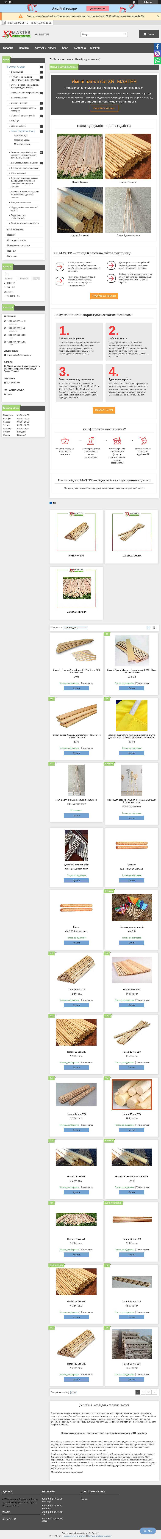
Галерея (95, 48)
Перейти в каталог (104, 108)
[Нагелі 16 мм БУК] (76, 1157)
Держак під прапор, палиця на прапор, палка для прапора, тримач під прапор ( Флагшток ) (131, 736)
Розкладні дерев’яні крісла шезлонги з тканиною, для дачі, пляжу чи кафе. (23, 155)
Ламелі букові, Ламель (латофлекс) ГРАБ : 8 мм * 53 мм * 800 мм (131, 671)
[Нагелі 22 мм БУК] (76, 1282)
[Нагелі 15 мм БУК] (132, 1094)
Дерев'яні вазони (19, 98)
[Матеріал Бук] (76, 532)
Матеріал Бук (76, 556)
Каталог (78, 48)
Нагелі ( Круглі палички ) (23, 131)
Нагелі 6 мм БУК (76, 989)
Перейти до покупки (104, 295)
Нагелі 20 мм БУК (132, 1239)
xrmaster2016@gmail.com (19, 355)
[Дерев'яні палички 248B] (76, 845)
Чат (150, 1531)
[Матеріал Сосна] (132, 532)
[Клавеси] (132, 845)
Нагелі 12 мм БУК (132, 1052)
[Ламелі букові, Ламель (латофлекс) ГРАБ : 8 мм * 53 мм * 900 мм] (76, 715)
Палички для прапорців (132, 927)
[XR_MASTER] (16, 34)
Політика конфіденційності (99, 1536)
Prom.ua (95, 1533)
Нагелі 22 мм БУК (76, 1301)
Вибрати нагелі (104, 410)
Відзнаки (12, 256)
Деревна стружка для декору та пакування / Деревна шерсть (25, 194)
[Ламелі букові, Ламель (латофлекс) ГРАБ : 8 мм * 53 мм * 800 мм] (132, 650)
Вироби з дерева (19, 103)
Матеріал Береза (76, 612)
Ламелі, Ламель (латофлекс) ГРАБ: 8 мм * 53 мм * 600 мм (76, 671)
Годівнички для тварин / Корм (25, 93)
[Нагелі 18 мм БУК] (76, 1219)
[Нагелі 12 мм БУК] (132, 1032)
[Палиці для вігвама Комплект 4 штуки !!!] (76, 780)
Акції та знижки (15, 229)
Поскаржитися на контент (74, 1536)
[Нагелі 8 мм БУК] (132, 970)
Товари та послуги (63, 59)
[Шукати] (125, 34)
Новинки (11, 234)
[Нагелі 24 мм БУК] (132, 1282)
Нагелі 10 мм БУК (76, 1052)
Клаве (76, 927)
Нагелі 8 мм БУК (131, 989)
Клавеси (132, 864)
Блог (65, 48)
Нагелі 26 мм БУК (76, 1363)
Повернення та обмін (18, 245)
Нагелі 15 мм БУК (132, 1114)
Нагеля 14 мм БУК (76, 1114)
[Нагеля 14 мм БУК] (76, 1094)
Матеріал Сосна (132, 556)
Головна (8, 48)
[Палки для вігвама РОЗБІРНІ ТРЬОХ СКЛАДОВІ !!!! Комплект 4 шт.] (132, 780)
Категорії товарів (16, 67)
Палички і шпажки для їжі (23, 116)
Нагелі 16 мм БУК (76, 1176)
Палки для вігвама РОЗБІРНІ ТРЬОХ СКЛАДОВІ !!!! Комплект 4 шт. (131, 801)
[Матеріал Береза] (76, 588)
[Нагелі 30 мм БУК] (132, 1344)
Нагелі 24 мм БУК (132, 1301)
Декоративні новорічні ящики (24, 168)
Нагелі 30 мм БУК (132, 1363)
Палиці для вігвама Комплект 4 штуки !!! (76, 799)
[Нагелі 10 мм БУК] (76, 1032)
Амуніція (15, 121)
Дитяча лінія (17, 72)
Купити (76, 688)
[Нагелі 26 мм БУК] (76, 1344)
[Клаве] (76, 907)
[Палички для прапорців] (132, 907)
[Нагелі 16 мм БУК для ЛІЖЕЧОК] (132, 1157)
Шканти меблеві (18, 126)
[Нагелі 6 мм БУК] (76, 970)
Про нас (24, 48)
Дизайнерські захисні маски (24, 163)
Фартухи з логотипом (21, 202)
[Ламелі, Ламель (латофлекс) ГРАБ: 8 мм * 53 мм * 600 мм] (76, 650)
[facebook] (51, 503)
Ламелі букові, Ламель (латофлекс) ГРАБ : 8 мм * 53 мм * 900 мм (76, 736)
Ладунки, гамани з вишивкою (25, 223)
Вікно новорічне (18, 173)
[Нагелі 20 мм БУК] (132, 1219)
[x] (54, 503)
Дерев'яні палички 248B (76, 864)
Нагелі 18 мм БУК (76, 1239)
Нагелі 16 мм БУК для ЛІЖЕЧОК (131, 1176)
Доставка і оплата (45, 48)
